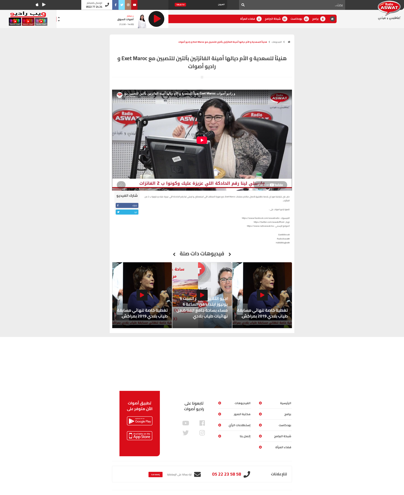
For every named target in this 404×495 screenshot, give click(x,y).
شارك (134, 205)
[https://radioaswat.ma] (289, 42)
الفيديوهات (277, 42)
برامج (315, 18)
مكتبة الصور (242, 414)
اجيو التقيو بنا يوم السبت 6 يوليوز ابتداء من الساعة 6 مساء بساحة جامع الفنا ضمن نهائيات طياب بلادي (202, 307)
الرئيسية (285, 403)
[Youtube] (134, 5)
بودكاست (297, 18)
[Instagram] (128, 5)
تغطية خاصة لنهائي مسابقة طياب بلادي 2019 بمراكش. (262, 313)
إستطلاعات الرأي (239, 425)
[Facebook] (115, 5)
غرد (135, 212)
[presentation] (58, 17)
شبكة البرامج (273, 18)
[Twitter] (122, 5)
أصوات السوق (125, 19)
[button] (243, 5)
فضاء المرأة (247, 18)
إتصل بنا (245, 436)
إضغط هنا (155, 474)
